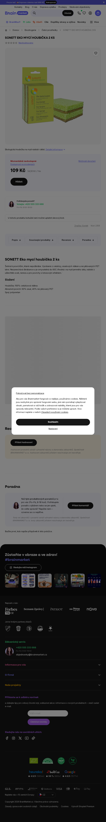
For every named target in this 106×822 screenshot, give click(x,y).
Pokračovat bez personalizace (30, 393)
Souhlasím (53, 422)
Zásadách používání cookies (54, 412)
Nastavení (53, 428)
